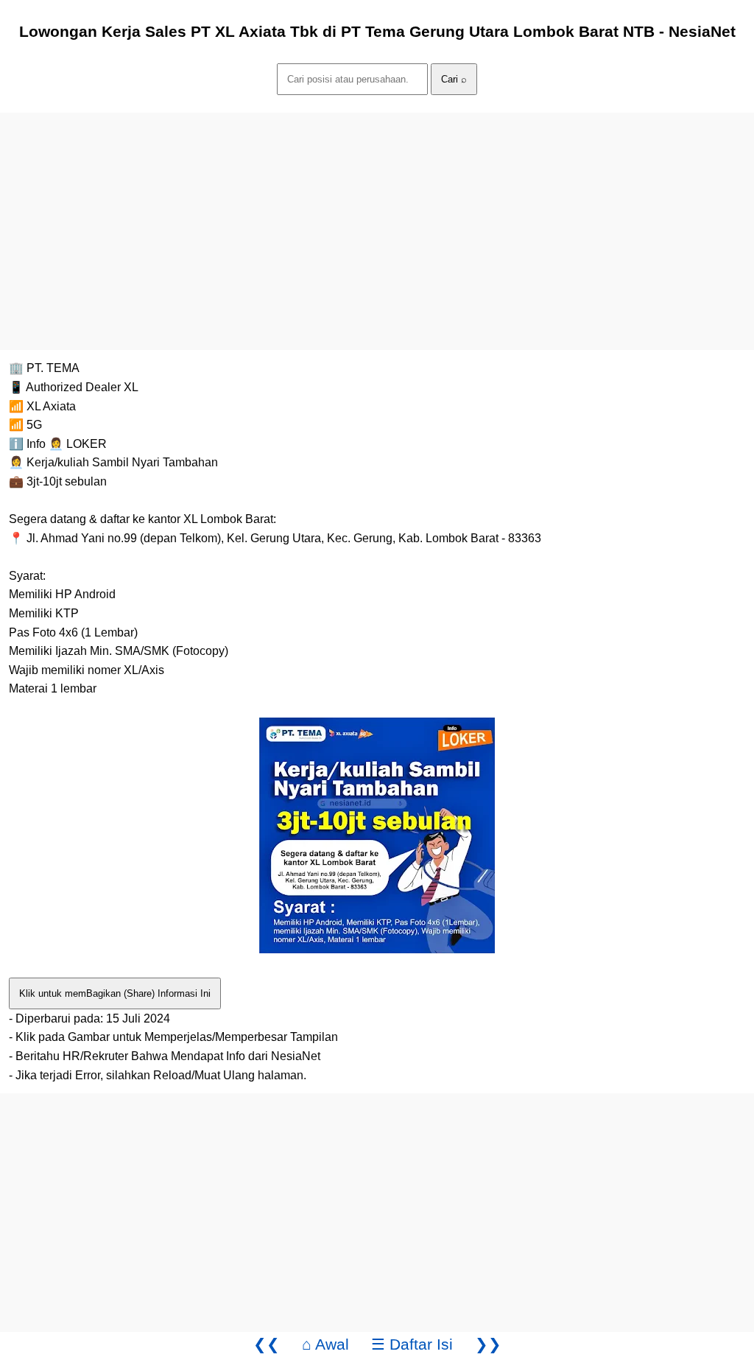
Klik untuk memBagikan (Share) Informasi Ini (115, 993)
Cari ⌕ (454, 79)
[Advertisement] (377, 216)
